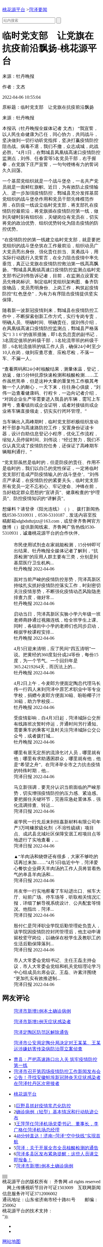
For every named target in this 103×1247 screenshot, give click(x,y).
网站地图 (11, 1241)
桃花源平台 (13, 9)
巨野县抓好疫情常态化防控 (43, 1105)
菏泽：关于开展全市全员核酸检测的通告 (57, 1147)
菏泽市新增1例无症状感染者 (42, 1021)
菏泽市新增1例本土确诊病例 (42, 1011)
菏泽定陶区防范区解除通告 (41, 1032)
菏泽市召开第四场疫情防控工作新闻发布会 (57, 1071)
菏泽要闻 (38, 9)
